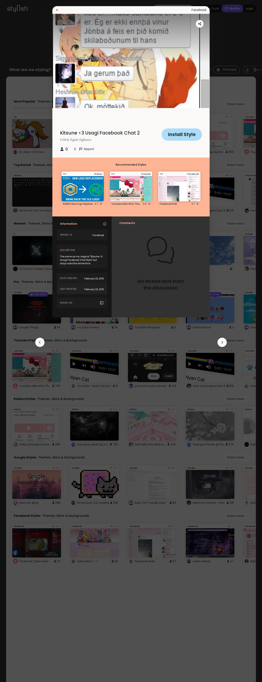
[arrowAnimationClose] (40, 342)
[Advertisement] (15, 341)
